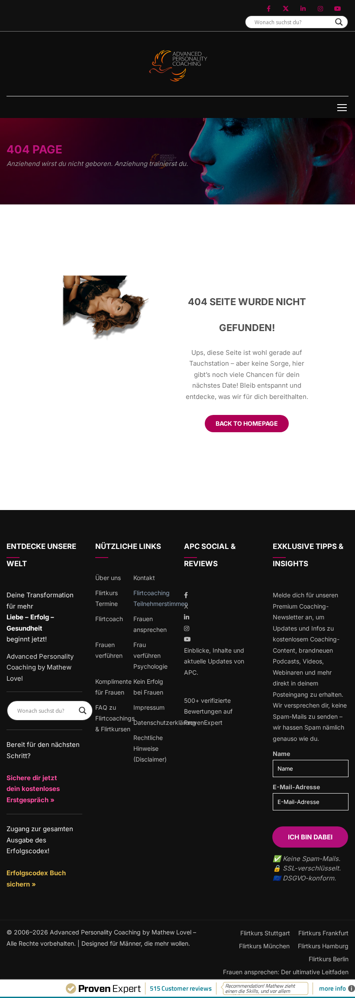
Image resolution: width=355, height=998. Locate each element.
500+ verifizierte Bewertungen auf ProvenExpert (208, 711)
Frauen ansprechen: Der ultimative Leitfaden (286, 972)
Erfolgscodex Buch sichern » (36, 878)
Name (281, 753)
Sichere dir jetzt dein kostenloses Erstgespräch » (33, 789)
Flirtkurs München (264, 946)
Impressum (149, 707)
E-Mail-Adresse (296, 787)
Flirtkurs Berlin (329, 959)
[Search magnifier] (339, 22)
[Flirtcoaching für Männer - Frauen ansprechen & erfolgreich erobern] (177, 65)
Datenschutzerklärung (164, 722)
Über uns (108, 577)
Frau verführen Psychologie (150, 655)
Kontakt (144, 577)
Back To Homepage (247, 423)
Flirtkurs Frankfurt (323, 933)
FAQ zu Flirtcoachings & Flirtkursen (115, 718)
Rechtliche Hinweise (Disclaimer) (150, 748)
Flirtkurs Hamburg (323, 946)
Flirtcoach (109, 618)
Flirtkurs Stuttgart (265, 933)
